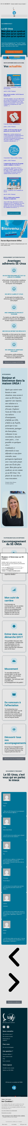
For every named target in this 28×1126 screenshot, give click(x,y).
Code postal (4, 567)
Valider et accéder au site (14, 570)
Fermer (3, 570)
